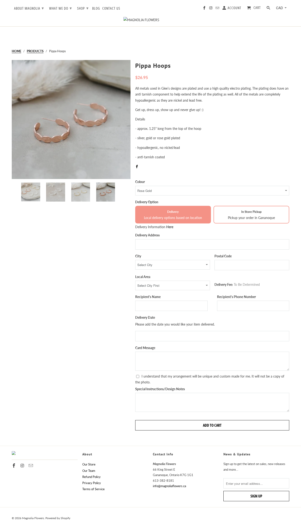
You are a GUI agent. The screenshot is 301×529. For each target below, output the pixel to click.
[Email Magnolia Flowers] (218, 9)
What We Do (60, 8)
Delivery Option (146, 202)
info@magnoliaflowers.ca (169, 486)
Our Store (88, 464)
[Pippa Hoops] (71, 119)
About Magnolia (29, 8)
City (138, 256)
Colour (140, 182)
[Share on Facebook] (137, 166)
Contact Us (111, 8)
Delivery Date (145, 317)
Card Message (145, 348)
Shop (83, 8)
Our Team (88, 471)
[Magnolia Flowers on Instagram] (211, 9)
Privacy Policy (91, 483)
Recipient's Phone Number (236, 297)
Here (169, 227)
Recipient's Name (148, 297)
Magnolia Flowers (33, 518)
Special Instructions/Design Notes (160, 389)
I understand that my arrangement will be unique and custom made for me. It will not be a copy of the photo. (209, 379)
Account (234, 8)
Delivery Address (147, 235)
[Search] (269, 9)
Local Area (142, 277)
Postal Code (223, 256)
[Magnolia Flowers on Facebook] (204, 9)
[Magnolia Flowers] (150, 20)
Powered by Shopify (57, 518)
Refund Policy (91, 477)
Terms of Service (93, 489)
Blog (96, 8)
